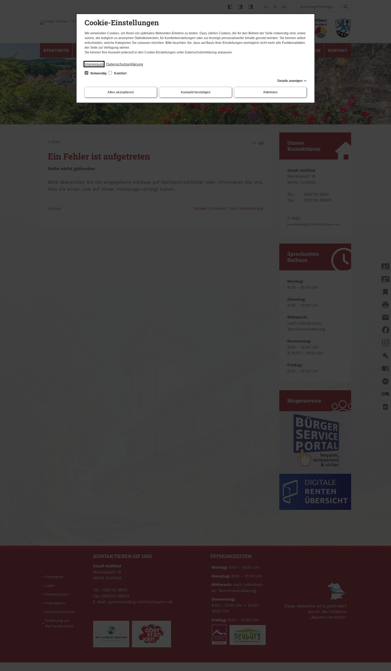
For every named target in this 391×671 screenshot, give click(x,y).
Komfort (120, 73)
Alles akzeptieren (120, 92)
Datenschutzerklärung (124, 64)
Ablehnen (270, 92)
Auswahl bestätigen (195, 92)
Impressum (94, 64)
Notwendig (98, 73)
